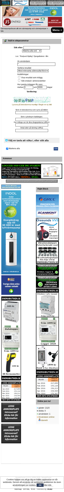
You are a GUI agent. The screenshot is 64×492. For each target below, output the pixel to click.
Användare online (46, 417)
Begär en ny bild (45, 105)
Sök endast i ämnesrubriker (33, 81)
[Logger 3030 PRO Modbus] (31, 171)
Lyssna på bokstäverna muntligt (24, 105)
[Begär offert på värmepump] (31, 181)
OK (40, 485)
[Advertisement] (11, 453)
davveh (44, 420)
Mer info (47, 485)
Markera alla (14, 148)
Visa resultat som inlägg (32, 77)
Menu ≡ (57, 30)
